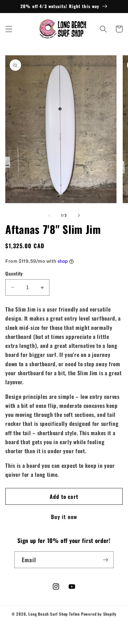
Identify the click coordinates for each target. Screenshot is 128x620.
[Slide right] (78, 215)
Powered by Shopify (99, 614)
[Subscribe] (105, 559)
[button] (9, 29)
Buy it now (64, 517)
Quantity (14, 273)
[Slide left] (49, 215)
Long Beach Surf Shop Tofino (54, 614)
